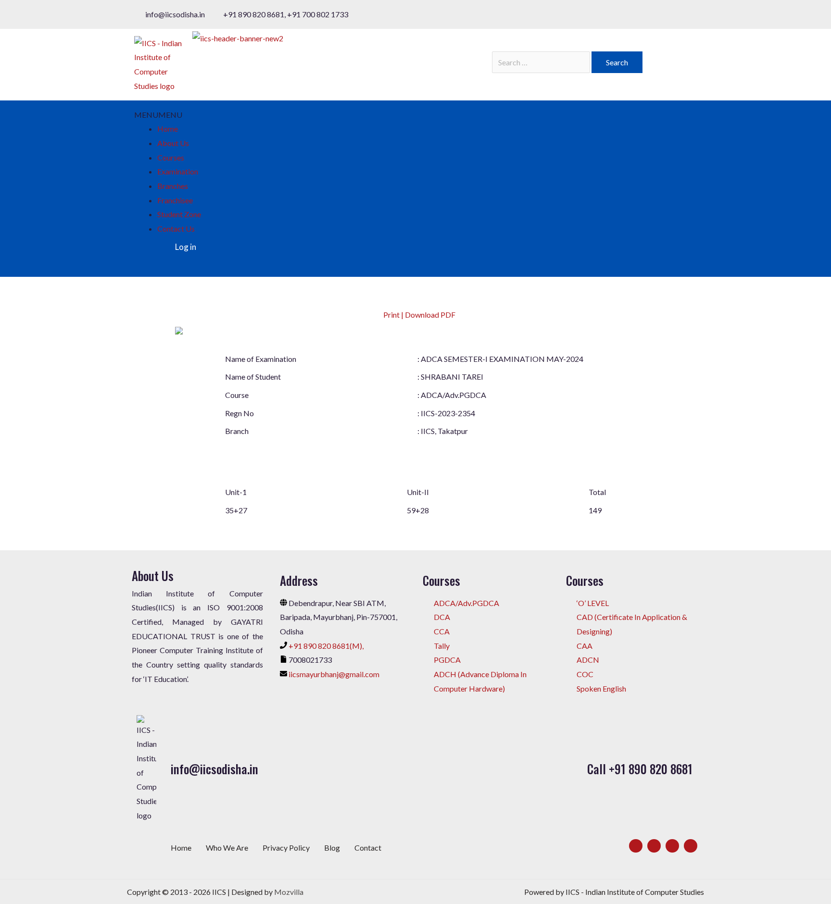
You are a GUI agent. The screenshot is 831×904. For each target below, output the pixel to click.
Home (167, 128)
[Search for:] (542, 62)
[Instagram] (672, 846)
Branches (172, 185)
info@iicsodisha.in (214, 769)
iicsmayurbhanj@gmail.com (334, 674)
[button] (158, 114)
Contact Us (176, 228)
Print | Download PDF (418, 314)
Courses (170, 157)
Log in (185, 247)
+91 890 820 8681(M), (326, 645)
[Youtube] (690, 846)
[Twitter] (654, 846)
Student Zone (179, 214)
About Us (173, 143)
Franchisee (175, 200)
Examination (177, 171)
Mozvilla (288, 891)
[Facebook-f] (635, 846)
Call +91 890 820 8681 (639, 769)
